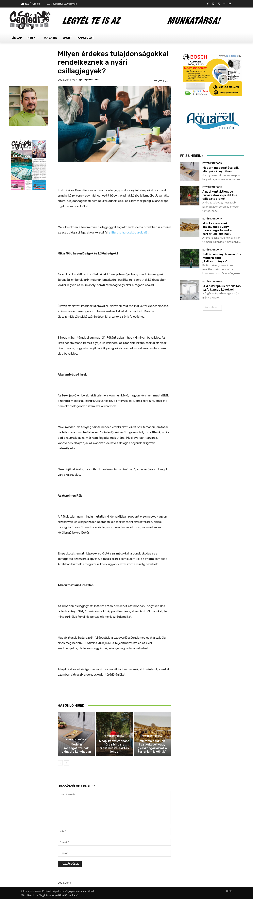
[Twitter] (219, 4)
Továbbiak (211, 307)
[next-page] (66, 762)
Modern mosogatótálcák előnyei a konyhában (76, 748)
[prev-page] (60, 762)
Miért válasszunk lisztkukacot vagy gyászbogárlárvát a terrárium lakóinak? (152, 746)
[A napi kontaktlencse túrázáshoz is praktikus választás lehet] (189, 195)
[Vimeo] (224, 4)
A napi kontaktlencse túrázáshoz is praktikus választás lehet (114, 746)
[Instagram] (213, 4)
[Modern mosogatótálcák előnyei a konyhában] (76, 734)
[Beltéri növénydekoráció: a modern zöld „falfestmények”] (189, 258)
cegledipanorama (87, 79)
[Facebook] (208, 4)
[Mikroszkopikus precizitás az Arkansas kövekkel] (189, 289)
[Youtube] (230, 4)
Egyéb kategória (76, 740)
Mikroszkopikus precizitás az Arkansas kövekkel (221, 287)
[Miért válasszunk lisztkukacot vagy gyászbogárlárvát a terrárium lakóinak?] (189, 227)
